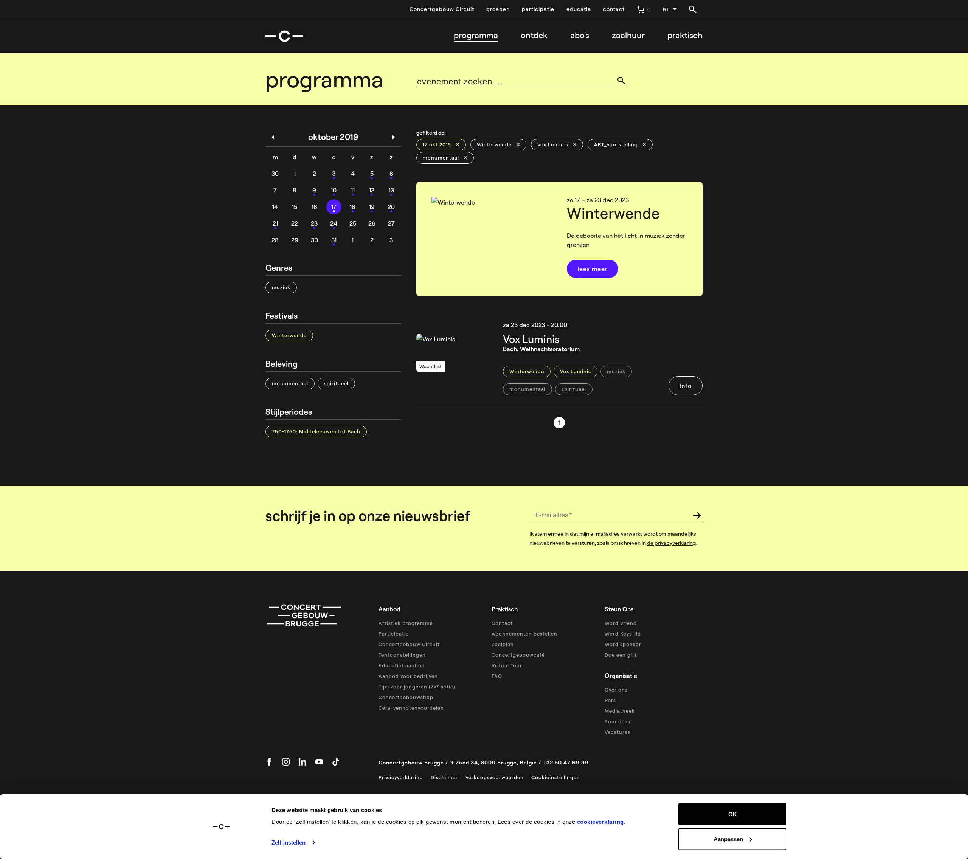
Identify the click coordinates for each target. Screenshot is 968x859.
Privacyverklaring (401, 777)
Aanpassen (728, 839)
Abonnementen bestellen (524, 634)
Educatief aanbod (402, 665)
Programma (476, 35)
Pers (610, 700)
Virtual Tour (507, 665)
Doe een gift (621, 655)
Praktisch (685, 35)
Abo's (579, 35)
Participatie (394, 634)
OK (732, 814)
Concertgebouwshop (406, 697)
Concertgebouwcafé (518, 655)
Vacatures (617, 732)
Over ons (616, 690)
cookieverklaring (600, 822)
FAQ (497, 676)
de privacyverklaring (671, 543)
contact (614, 9)
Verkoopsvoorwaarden (494, 777)
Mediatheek (620, 711)
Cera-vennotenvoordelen (411, 708)
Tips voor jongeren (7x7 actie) (417, 687)
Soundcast (619, 721)
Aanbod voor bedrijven (408, 676)
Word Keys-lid (623, 634)
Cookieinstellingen (555, 777)
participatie (538, 9)
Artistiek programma (406, 623)
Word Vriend (621, 623)
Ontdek (534, 35)
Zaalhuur (628, 35)
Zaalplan (503, 644)
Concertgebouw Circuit (442, 9)
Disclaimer (444, 777)
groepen (498, 9)
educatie (578, 9)
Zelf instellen (288, 842)
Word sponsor (623, 644)
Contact (502, 623)
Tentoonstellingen (402, 655)
